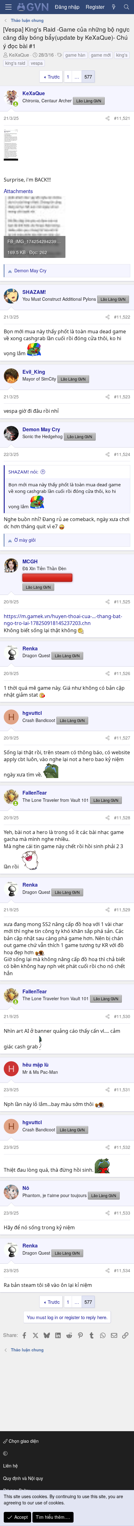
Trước (54, 76)
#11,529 (122, 909)
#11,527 (122, 738)
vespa (37, 63)
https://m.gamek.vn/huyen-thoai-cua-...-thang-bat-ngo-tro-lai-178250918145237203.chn (63, 620)
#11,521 (122, 118)
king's (121, 55)
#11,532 (122, 1147)
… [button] (76, 76)
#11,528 (122, 817)
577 (88, 76)
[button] (66, 1453)
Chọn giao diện (23, 1441)
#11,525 (122, 601)
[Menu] (8, 7)
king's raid (15, 63)
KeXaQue (19, 54)
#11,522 (122, 317)
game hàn (75, 55)
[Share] (107, 118)
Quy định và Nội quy (23, 1478)
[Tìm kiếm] (126, 6)
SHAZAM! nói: (23, 472)
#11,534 (122, 1270)
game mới (101, 55)
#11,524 (122, 454)
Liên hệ (10, 1465)
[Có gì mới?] (114, 6)
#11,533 (122, 1213)
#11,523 (122, 396)
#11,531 (122, 1089)
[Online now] (15, 104)
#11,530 (122, 1016)
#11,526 (122, 673)
